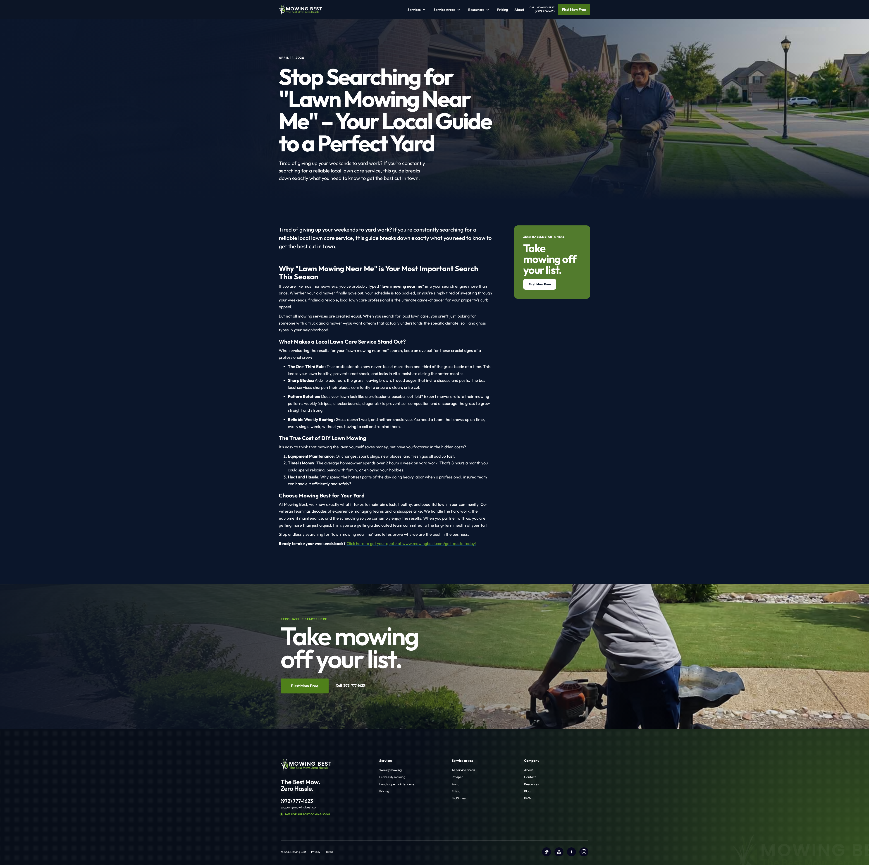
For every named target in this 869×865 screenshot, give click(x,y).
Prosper (457, 777)
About (519, 9)
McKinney (459, 798)
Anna (455, 784)
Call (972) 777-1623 (350, 685)
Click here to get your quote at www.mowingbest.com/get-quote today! (411, 543)
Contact (530, 777)
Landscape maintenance (396, 784)
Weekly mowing (390, 770)
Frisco (456, 791)
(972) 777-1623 (297, 801)
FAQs (528, 798)
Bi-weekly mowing (392, 777)
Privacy (315, 851)
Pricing (502, 9)
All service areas (463, 770)
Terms (329, 851)
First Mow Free (574, 9)
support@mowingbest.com (299, 807)
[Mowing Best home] (300, 9)
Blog (527, 791)
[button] (417, 9)
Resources (531, 784)
